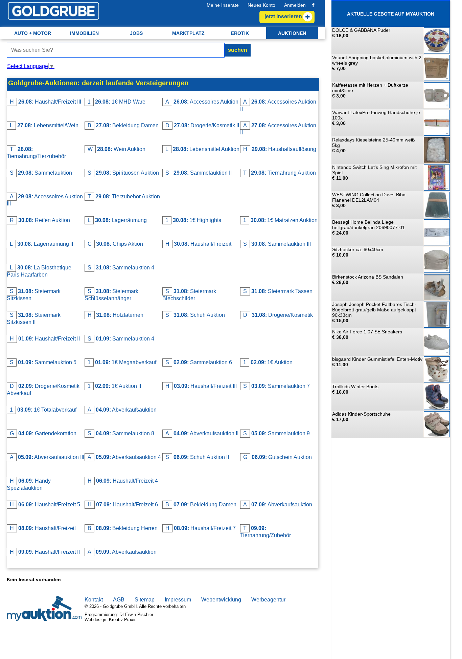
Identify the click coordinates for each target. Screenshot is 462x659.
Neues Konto (261, 5)
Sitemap (145, 599)
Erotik (240, 33)
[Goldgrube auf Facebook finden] (313, 5)
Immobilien (84, 33)
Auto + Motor (32, 33)
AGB (118, 599)
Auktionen (292, 33)
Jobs (136, 33)
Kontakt (94, 599)
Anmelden (295, 5)
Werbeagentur (268, 599)
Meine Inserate (223, 5)
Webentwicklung (221, 599)
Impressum (178, 599)
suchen (237, 50)
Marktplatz (188, 33)
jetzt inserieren (283, 16)
